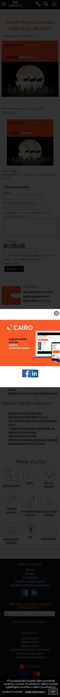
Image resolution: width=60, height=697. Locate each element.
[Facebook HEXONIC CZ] (26, 376)
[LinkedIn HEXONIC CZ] (34, 376)
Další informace (35, 691)
